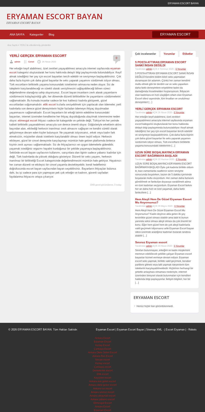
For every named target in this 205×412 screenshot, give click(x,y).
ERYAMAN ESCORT (175, 34)
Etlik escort (103, 374)
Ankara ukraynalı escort (102, 395)
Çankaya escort (102, 367)
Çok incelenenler (145, 53)
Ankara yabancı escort (102, 399)
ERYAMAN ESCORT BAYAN (54, 16)
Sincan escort (102, 359)
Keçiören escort (102, 377)
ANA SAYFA (17, 34)
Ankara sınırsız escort (102, 392)
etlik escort (49, 104)
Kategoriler (36, 34)
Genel (31, 62)
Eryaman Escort (102, 341)
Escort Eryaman (175, 329)
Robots (192, 329)
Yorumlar (169, 53)
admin (17, 62)
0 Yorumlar (181, 69)
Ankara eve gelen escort (102, 381)
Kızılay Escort (102, 345)
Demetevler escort (103, 370)
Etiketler (188, 53)
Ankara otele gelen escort (103, 385)
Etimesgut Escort (102, 403)
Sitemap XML (154, 329)
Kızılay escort (102, 363)
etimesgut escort (27, 120)
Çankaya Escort (102, 348)
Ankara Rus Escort (102, 356)
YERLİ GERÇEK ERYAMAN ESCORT (37, 56)
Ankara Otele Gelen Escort (102, 352)
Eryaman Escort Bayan (130, 329)
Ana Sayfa (12, 45)
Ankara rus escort (102, 388)
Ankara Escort (102, 338)
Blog (51, 34)
